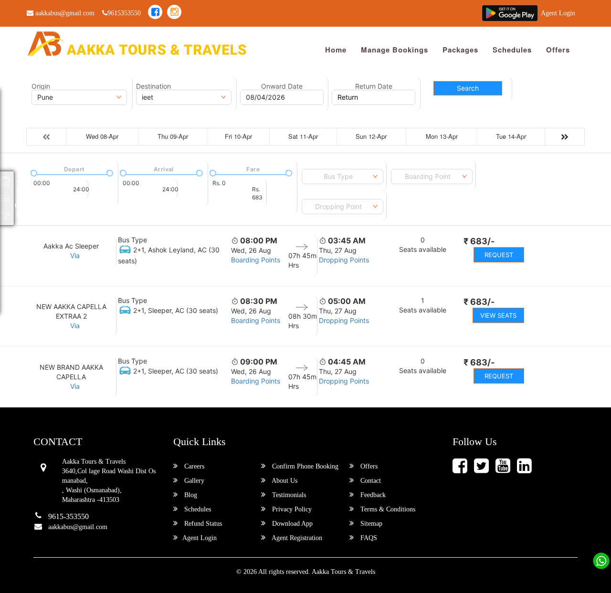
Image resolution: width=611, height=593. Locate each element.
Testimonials (288, 495)
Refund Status (202, 523)
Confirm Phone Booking (304, 466)
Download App (291, 523)
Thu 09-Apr (173, 136)
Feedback (372, 495)
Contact (369, 480)
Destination (153, 86)
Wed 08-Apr (102, 136)
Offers (558, 49)
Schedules (512, 49)
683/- (479, 241)
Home (336, 49)
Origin (41, 86)
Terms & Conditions (386, 509)
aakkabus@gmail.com (64, 13)
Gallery (193, 480)
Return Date (373, 86)
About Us (283, 480)
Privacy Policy (291, 509)
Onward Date (282, 86)
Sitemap (370, 523)
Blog (189, 495)
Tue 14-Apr (511, 136)
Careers (193, 466)
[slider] (33, 172)
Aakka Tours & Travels (343, 571)
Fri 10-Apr (238, 136)
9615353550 (124, 13)
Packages (460, 49)
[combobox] (342, 176)
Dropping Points (344, 260)
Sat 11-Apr (303, 136)
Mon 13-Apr (442, 136)
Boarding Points (255, 260)
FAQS (367, 537)
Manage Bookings (394, 49)
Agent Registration (296, 537)
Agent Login (558, 13)
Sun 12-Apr (371, 136)
